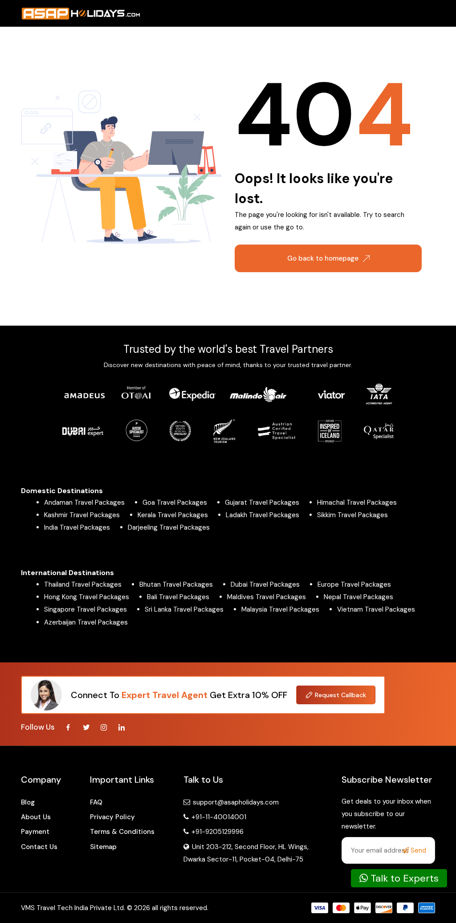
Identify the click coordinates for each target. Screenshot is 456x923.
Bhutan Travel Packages (176, 584)
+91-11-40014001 (218, 817)
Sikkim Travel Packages (352, 515)
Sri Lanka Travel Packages (184, 609)
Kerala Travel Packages (173, 515)
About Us (36, 817)
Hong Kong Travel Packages (86, 596)
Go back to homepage (322, 258)
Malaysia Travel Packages (280, 609)
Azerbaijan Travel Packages (86, 622)
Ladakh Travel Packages (262, 515)
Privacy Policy (112, 817)
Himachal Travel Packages (357, 502)
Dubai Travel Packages (265, 584)
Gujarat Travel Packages (262, 502)
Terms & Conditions (122, 831)
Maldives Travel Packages (266, 596)
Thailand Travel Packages (83, 584)
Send (417, 850)
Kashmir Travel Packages (82, 515)
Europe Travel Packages (354, 584)
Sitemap (103, 846)
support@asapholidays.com (236, 802)
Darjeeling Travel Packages (169, 527)
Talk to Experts (403, 878)
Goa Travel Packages (174, 502)
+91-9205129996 (217, 831)
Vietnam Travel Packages (376, 609)
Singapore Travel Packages (85, 609)
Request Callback (340, 695)
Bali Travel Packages (178, 596)
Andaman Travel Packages (84, 502)
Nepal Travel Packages (358, 596)
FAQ (96, 802)
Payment (35, 831)
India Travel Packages (77, 527)
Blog (28, 802)
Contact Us (39, 846)
